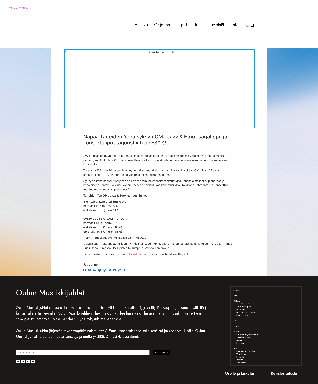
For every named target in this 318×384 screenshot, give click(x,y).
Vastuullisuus (241, 354)
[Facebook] (18, 361)
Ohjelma (162, 24)
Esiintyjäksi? (240, 357)
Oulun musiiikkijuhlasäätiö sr (247, 334)
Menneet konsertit (243, 315)
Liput (182, 24)
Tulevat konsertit (242, 303)
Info (235, 24)
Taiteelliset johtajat (243, 337)
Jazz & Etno (240, 309)
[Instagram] (23, 361)
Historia (239, 340)
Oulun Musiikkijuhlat (243, 306)
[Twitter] (28, 361)
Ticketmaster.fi (138, 254)
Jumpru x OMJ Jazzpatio (245, 312)
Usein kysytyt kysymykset (245, 351)
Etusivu (141, 24)
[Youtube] (33, 361)
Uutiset (199, 24)
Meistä (218, 24)
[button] (162, 24)
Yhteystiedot (241, 362)
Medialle (239, 359)
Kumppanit (240, 343)
